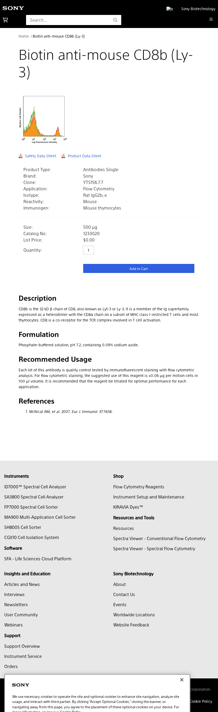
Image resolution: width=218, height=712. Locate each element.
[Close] (182, 658)
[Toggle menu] (211, 19)
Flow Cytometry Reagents (138, 486)
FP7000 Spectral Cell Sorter (31, 507)
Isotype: (31, 195)
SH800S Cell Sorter (22, 527)
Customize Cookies (35, 703)
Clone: (29, 182)
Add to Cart (138, 268)
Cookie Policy (201, 701)
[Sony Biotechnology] (13, 8)
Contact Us (124, 594)
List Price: (33, 240)
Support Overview (22, 646)
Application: (35, 188)
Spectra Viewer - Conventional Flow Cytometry (159, 538)
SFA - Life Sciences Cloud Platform (38, 558)
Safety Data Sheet (40, 155)
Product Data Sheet (84, 155)
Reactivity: (33, 201)
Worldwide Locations (134, 614)
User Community (21, 614)
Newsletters (16, 604)
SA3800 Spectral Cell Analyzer (34, 497)
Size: (28, 227)
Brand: (30, 176)
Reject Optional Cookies (111, 703)
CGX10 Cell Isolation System (31, 537)
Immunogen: (36, 208)
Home (24, 36)
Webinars (13, 624)
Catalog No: (35, 233)
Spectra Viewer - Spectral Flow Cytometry (154, 548)
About (119, 584)
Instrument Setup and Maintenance (148, 497)
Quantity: (32, 250)
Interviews (14, 594)
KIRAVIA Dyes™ (128, 507)
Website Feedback (131, 624)
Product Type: (37, 169)
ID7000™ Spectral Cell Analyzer (35, 486)
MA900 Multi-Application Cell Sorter (40, 517)
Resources (123, 528)
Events (120, 604)
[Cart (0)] (5, 20)
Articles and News (22, 584)
